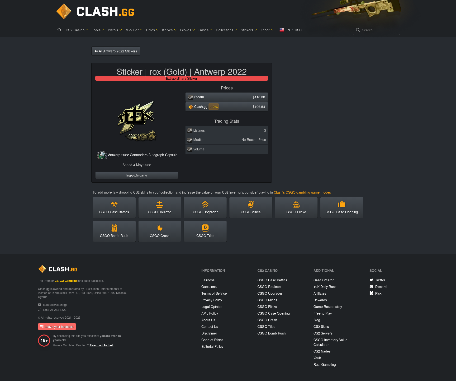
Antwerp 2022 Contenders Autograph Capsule (142, 154)
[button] (285, 30)
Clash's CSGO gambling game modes (302, 192)
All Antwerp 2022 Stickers (117, 51)
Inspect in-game (136, 175)
